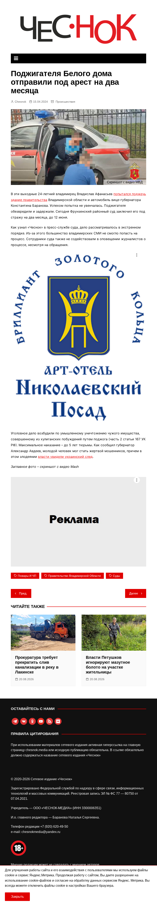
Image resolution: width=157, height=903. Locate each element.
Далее (133, 593)
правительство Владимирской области (74, 575)
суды (116, 575)
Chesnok (20, 101)
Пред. (23, 593)
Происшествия (65, 101)
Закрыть (17, 896)
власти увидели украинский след (65, 457)
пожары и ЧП (27, 575)
